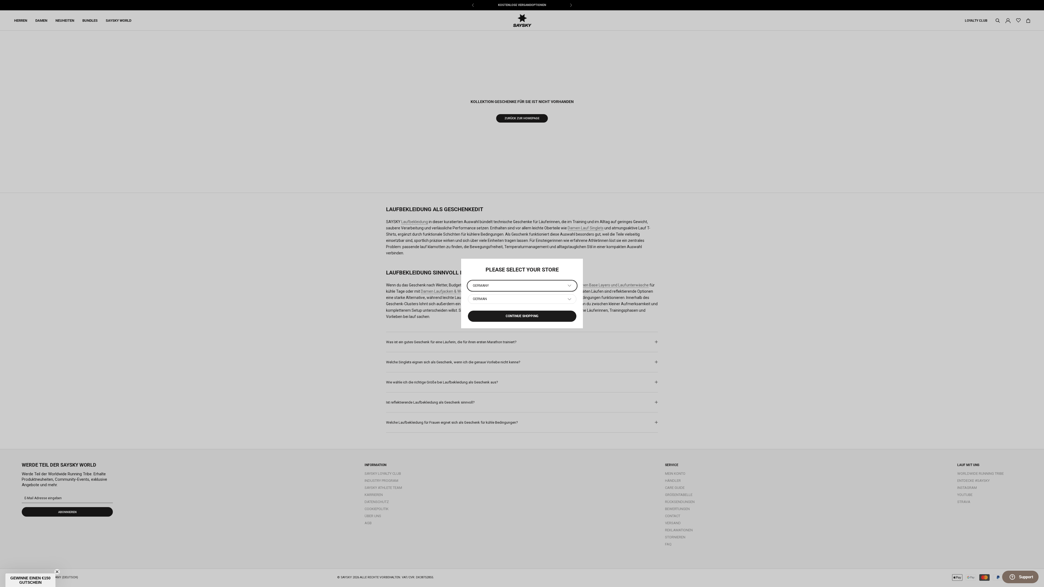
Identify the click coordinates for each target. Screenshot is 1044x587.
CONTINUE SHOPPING (522, 316)
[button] (30, 580)
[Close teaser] (57, 571)
